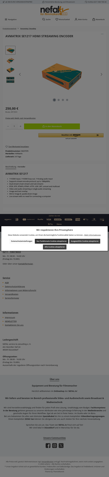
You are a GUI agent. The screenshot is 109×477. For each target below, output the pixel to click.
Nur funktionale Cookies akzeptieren (52, 241)
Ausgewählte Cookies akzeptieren (84, 241)
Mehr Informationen (92, 235)
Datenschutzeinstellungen (21, 241)
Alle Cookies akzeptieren (55, 247)
